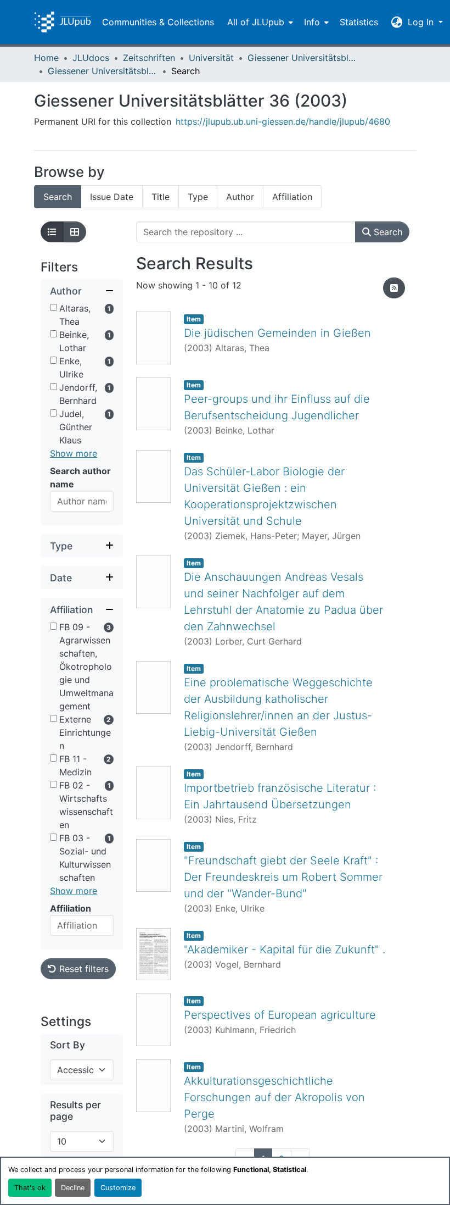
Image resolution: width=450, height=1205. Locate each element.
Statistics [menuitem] (359, 21)
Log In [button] (422, 21)
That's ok (30, 1188)
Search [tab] (57, 196)
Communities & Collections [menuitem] (158, 21)
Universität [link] (211, 57)
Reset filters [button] (83, 968)
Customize (118, 1188)
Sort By (67, 1045)
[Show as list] (52, 231)
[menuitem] (259, 22)
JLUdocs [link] (90, 57)
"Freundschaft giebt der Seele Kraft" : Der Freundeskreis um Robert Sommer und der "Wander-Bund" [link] (283, 877)
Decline (73, 1188)
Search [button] (386, 231)
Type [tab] (198, 196)
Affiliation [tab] (292, 196)
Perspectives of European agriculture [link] (280, 1014)
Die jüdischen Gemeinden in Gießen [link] (277, 333)
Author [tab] (240, 196)
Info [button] (312, 21)
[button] (62, 22)
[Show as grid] (74, 231)
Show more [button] (73, 453)
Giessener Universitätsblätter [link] (302, 57)
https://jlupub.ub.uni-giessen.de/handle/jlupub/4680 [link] (283, 121)
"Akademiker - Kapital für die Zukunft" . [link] (284, 949)
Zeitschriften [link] (149, 57)
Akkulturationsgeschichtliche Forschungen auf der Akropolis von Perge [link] (274, 1097)
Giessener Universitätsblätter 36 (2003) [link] (103, 70)
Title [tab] (160, 196)
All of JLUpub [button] (255, 21)
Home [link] (46, 57)
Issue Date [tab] (111, 196)
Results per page (75, 1110)
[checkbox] (53, 307)
